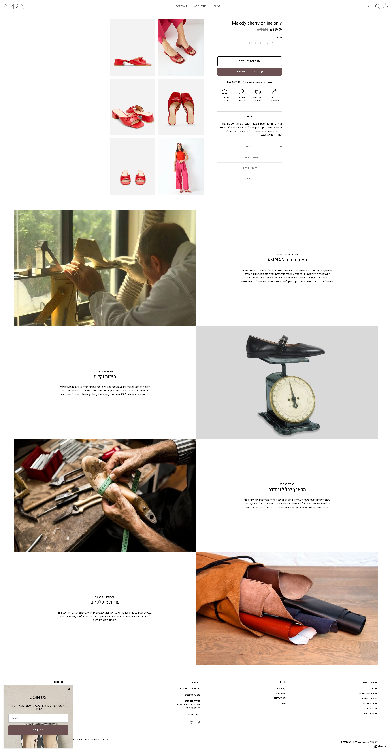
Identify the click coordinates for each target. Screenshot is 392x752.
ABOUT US (200, 6)
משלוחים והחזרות (368, 693)
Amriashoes (363, 742)
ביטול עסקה (194, 714)
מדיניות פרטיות (369, 703)
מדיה (283, 703)
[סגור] (69, 689)
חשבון (367, 6)
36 (250, 42)
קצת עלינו (280, 689)
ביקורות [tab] (250, 178)
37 (255, 42)
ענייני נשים (280, 693)
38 (261, 42)
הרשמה (38, 730)
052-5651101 (193, 708)
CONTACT (181, 6)
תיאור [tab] (250, 117)
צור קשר (104, 739)
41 (277, 42)
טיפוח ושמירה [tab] (250, 168)
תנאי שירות (371, 708)
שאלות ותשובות (369, 698)
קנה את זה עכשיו (250, 71)
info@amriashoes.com (188, 705)
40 (272, 42)
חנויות (374, 689)
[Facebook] (35, 740)
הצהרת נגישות (370, 713)
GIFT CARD (280, 698)
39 (266, 42)
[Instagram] (41, 740)
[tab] (249, 131)
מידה (279, 37)
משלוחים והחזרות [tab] (250, 157)
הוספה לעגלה (249, 61)
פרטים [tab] (249, 146)
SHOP (216, 6)
